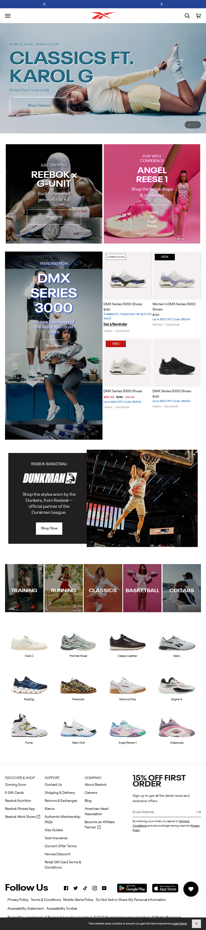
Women (157, 309)
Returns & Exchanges (61, 801)
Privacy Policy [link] (18, 900)
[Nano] (176, 623)
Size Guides (54, 830)
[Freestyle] (78, 666)
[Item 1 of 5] (176, 347)
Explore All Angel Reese (152, 203)
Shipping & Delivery (60, 793)
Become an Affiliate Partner (100, 825)
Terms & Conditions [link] (46, 900)
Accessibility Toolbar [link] (61, 908)
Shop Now (169, 88)
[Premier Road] (78, 623)
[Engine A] (176, 666)
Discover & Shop (20, 778)
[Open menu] (8, 16)
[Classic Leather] (128, 623)
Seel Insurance (56, 838)
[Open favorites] (190, 889)
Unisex (108, 315)
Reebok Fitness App (20, 809)
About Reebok (96, 785)
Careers (91, 793)
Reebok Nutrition (18, 801)
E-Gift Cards (14, 793)
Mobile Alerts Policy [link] (78, 900)
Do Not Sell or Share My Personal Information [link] (131, 900)
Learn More (179, 923)
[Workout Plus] (128, 666)
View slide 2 (192, 109)
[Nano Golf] (78, 709)
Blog (88, 801)
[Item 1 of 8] (128, 260)
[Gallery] (128, 260)
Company (93, 778)
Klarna (49, 809)
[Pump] (29, 709)
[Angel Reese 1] (128, 709)
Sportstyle (122, 315)
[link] (66, 888)
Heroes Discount (57, 854)
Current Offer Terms (60, 846)
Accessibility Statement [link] (26, 908)
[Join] (194, 812)
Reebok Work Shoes (22, 817)
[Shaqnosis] (176, 709)
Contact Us (53, 785)
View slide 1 (189, 109)
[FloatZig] (29, 666)
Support (52, 778)
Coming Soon (15, 785)
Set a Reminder (115, 309)
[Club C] (29, 623)
